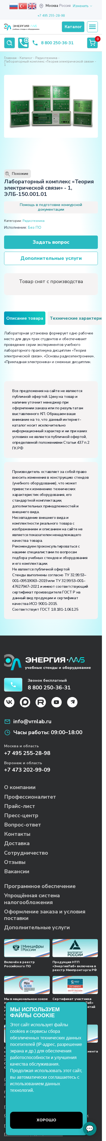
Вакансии (16, 871)
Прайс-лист (19, 806)
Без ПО (34, 227)
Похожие (17, 173)
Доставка (17, 843)
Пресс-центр (21, 815)
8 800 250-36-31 (57, 42)
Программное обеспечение (40, 886)
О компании (20, 787)
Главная (10, 58)
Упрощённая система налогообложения (32, 899)
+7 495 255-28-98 (51, 15)
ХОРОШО (46, 1120)
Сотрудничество (26, 853)
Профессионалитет (30, 797)
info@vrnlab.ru (32, 721)
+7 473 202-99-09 (27, 770)
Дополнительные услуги (51, 258)
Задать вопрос (51, 242)
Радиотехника (46, 58)
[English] (32, 5)
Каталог (26, 58)
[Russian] (13, 5)
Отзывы (15, 862)
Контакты (17, 834)
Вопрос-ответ (22, 824)
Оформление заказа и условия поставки (44, 915)
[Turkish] (23, 5)
